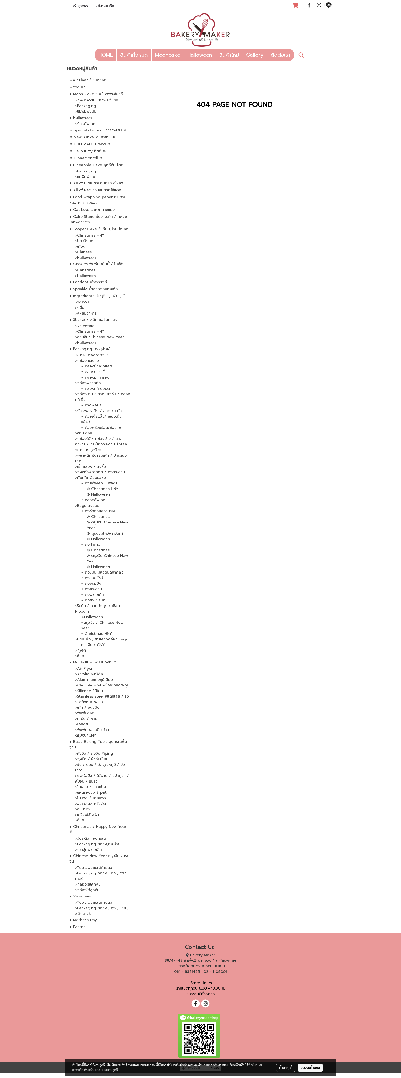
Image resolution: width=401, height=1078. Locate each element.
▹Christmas (85, 270)
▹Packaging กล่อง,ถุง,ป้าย (97, 844)
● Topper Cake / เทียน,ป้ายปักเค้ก (98, 229)
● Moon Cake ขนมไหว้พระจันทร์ (96, 94)
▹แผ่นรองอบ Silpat (91, 792)
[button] (301, 55)
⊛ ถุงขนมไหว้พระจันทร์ (105, 533)
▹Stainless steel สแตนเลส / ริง (102, 696)
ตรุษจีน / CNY (93, 645)
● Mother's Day (83, 920)
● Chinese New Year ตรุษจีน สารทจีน (99, 858)
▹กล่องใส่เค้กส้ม (88, 884)
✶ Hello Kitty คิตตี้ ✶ (87, 151)
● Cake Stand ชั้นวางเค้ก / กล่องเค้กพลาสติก (98, 219)
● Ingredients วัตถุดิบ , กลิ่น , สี (97, 296)
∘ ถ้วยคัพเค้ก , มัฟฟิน (99, 483)
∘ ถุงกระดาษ (91, 589)
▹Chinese (83, 252)
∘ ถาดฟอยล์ (91, 405)
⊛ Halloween (98, 494)
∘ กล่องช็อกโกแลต (96, 366)
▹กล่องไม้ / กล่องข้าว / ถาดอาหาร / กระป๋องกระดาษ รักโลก (101, 441)
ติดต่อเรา (280, 55)
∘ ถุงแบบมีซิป (92, 578)
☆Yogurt (77, 87)
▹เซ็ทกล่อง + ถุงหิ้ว (90, 466)
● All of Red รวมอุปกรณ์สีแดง (95, 190)
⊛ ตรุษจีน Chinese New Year (107, 525)
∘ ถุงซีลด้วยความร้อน (98, 511)
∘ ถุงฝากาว (90, 544)
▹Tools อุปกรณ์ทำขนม (93, 867)
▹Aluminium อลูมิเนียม (94, 679)
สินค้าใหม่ (229, 55)
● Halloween (80, 117)
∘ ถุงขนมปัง (91, 583)
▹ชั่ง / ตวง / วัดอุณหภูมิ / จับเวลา (100, 767)
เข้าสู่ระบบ (80, 6)
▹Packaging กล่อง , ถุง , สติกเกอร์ (101, 876)
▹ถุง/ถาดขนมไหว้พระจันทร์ (96, 100)
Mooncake (167, 55)
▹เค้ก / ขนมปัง (87, 707)
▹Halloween (85, 257)
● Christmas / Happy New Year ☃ (97, 829)
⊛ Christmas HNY (102, 489)
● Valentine (80, 896)
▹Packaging (85, 106)
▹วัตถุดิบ (82, 302)
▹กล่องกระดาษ (87, 361)
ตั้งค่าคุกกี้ (285, 1067)
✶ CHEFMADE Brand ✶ (89, 144)
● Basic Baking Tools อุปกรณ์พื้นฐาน (98, 744)
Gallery (254, 55)
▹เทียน (80, 246)
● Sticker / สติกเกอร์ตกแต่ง (93, 319)
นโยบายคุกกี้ (110, 1070)
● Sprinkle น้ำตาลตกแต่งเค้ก (93, 289)
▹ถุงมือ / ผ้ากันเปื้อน (91, 759)
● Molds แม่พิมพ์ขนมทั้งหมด (92, 662)
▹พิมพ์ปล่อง (84, 713)
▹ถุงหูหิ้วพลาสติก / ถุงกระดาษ (100, 472)
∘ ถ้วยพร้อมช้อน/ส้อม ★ (101, 427)
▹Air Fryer (84, 668)
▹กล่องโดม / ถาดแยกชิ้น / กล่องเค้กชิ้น (102, 397)
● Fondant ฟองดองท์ (88, 282)
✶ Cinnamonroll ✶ (85, 158)
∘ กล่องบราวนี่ (93, 372)
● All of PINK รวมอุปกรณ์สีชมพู (96, 183)
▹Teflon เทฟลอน (89, 702)
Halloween (199, 55)
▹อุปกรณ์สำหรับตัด (90, 803)
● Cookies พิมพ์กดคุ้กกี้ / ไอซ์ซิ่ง (96, 264)
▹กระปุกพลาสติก (88, 849)
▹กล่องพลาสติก (88, 383)
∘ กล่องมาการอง (95, 377)
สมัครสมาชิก (105, 6)
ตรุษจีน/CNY (85, 735)
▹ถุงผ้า (80, 650)
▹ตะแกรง (82, 809)
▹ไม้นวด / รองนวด (90, 798)
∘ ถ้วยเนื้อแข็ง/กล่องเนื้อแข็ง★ (101, 419)
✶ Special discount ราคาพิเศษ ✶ (98, 130)
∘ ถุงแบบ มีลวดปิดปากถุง (102, 572)
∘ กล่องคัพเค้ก (93, 500)
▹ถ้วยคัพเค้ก (85, 124)
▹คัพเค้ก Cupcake (90, 478)
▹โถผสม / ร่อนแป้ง (90, 787)
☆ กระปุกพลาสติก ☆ (92, 355)
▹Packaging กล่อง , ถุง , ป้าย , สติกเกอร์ (101, 910)
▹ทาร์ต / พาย (86, 718)
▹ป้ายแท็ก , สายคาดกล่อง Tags (101, 639)
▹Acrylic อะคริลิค (89, 674)
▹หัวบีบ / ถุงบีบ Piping (94, 753)
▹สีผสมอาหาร (86, 313)
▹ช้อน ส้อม (83, 433)
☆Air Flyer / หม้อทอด (88, 80)
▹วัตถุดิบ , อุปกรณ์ (90, 838)
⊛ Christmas (98, 517)
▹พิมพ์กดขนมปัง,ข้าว (92, 730)
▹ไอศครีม (82, 724)
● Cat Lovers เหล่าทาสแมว (92, 209)
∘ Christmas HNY (96, 633)
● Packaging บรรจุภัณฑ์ (89, 349)
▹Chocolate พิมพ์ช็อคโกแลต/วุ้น (102, 685)
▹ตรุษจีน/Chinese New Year (99, 337)
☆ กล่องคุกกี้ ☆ (88, 450)
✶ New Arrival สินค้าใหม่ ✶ (92, 137)
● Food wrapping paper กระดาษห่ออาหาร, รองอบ (97, 199)
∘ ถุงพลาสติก (92, 594)
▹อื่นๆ (79, 656)
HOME (105, 55)
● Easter (77, 927)
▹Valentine (84, 326)
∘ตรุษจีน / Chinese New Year (102, 625)
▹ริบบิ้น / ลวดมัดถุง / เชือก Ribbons (97, 608)
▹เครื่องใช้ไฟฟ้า (87, 815)
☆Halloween (92, 617)
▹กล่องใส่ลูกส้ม (87, 890)
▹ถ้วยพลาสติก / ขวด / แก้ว (98, 411)
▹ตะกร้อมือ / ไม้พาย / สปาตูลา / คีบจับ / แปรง (102, 778)
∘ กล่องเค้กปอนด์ (95, 388)
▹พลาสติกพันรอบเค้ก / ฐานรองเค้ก (101, 458)
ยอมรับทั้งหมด (310, 1067)
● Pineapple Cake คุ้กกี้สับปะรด (96, 165)
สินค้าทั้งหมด (134, 55)
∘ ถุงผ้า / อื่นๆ (93, 600)
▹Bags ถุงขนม (87, 505)
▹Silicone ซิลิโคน (89, 691)
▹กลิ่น (79, 308)
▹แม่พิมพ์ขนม (85, 111)
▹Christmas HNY (89, 235)
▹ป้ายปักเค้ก (85, 241)
